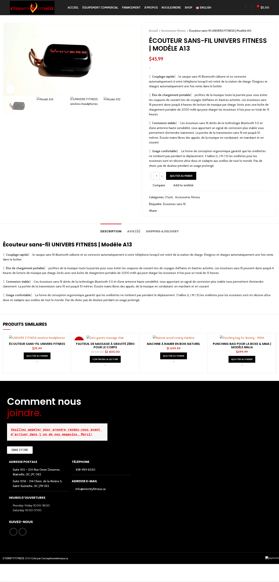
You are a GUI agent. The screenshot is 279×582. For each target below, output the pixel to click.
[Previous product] (260, 31)
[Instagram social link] (22, 532)
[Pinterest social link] (169, 210)
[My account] (249, 7)
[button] (37, 355)
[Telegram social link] (178, 210)
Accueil (153, 30)
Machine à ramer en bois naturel (173, 344)
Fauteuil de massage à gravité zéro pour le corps (105, 345)
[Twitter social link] (165, 210)
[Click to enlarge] (10, 89)
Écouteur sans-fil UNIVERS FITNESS (37, 344)
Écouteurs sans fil (174, 204)
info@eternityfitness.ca (91, 489)
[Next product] (268, 31)
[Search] (243, 7)
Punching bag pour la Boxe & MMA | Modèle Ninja (242, 345)
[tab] (110, 229)
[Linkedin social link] (173, 210)
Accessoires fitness (173, 30)
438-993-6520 (85, 469)
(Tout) (169, 197)
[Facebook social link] (160, 210)
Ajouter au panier (181, 175)
